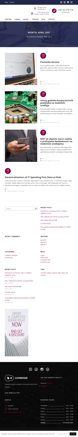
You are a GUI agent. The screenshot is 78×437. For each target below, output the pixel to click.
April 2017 (44, 244)
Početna (8, 19)
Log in (42, 255)
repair (63, 273)
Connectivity (56, 84)
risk (67, 273)
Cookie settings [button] (62, 434)
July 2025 (43, 240)
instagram (44, 386)
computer (44, 273)
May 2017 (44, 242)
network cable (56, 273)
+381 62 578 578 (65, 10)
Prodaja (35, 19)
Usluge (25, 19)
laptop (49, 273)
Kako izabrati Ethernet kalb (49, 220)
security (43, 275)
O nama (11, 2)
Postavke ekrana (46, 223)
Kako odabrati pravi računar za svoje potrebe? (55, 217)
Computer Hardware (47, 84)
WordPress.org (45, 262)
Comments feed (46, 260)
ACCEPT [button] (73, 434)
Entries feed (44, 257)
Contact (51, 19)
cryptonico (49, 383)
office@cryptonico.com (14, 412)
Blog (6, 2)
